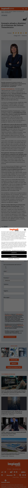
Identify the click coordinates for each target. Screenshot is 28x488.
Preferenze (14, 256)
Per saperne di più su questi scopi (18, 250)
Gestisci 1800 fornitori (7, 250)
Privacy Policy (16, 258)
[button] (25, 229)
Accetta (14, 252)
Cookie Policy (10, 258)
